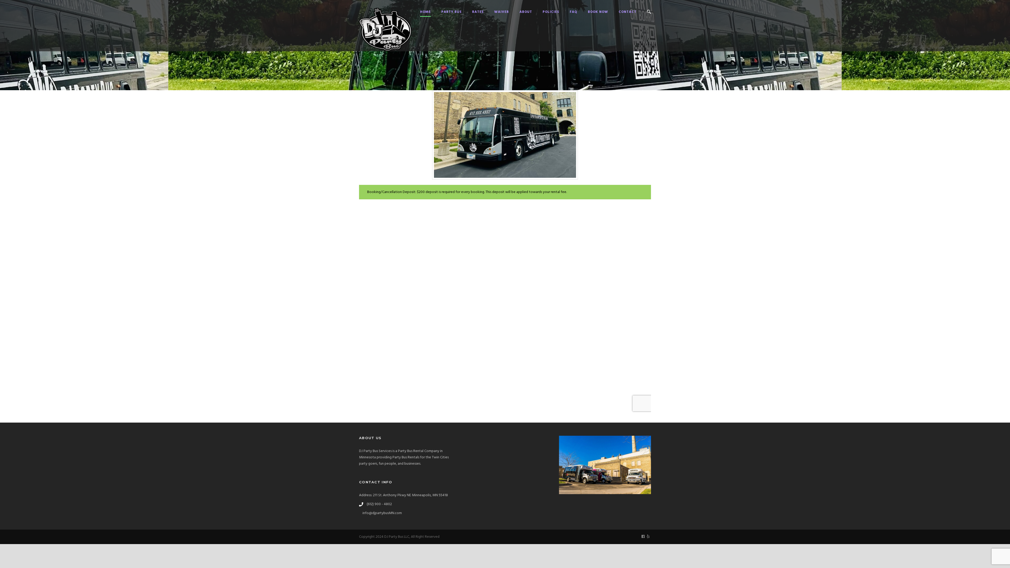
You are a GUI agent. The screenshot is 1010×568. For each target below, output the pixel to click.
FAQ (573, 12)
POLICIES (551, 12)
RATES (478, 12)
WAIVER (501, 12)
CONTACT (628, 12)
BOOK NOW (598, 12)
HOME (425, 12)
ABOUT (525, 12)
